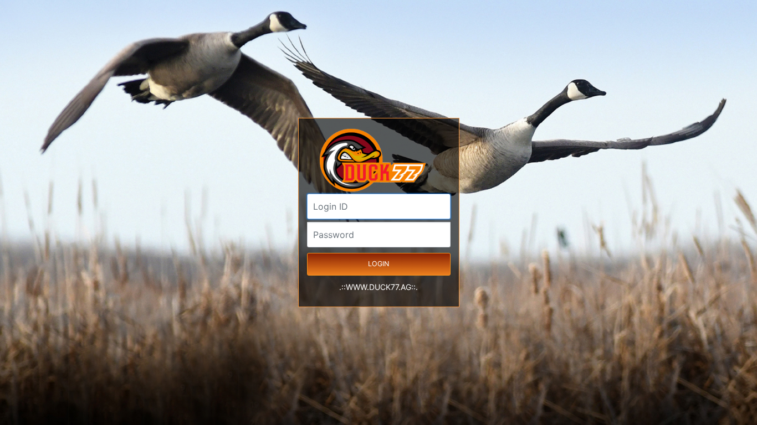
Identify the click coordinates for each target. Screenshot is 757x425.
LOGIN (378, 264)
